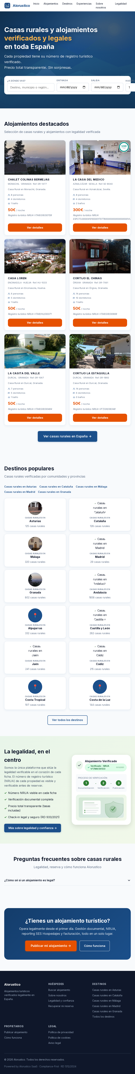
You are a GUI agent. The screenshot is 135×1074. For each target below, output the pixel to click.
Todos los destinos (103, 1016)
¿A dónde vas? (16, 80)
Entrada (62, 80)
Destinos (67, 3)
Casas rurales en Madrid (19, 491)
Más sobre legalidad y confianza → (32, 828)
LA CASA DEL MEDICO (88, 179)
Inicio (36, 3)
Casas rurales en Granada (54, 491)
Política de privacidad (60, 1032)
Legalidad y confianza (61, 1000)
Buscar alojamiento (59, 989)
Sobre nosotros (57, 995)
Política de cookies (59, 1037)
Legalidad (121, 3)
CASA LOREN (17, 278)
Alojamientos (51, 3)
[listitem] (67, 880)
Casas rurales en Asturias (20, 486)
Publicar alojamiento (15, 1032)
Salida (95, 80)
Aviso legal (54, 1042)
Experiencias (84, 3)
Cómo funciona (94, 946)
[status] (106, 767)
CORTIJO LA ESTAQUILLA (91, 373)
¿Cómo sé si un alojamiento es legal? (29, 880)
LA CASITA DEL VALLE (24, 373)
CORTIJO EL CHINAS (87, 278)
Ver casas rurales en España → (67, 436)
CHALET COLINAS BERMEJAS (29, 179)
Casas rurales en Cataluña (56, 486)
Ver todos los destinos (67, 720)
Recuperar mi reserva (60, 1006)
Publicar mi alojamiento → (51, 946)
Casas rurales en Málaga (91, 486)
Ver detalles (35, 227)
